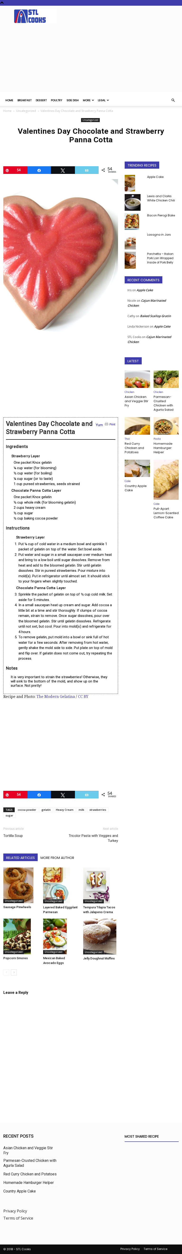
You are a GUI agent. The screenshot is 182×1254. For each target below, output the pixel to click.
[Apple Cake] (134, 183)
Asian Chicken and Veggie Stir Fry (136, 401)
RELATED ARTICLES (20, 857)
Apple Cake (155, 177)
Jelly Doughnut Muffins (99, 958)
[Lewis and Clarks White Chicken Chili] (134, 202)
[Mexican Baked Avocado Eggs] (60, 936)
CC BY (83, 696)
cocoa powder (27, 809)
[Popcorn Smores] (20, 936)
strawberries (97, 809)
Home (9, 100)
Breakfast (25, 100)
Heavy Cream (64, 809)
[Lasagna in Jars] (134, 241)
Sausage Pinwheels (17, 907)
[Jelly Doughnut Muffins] (100, 936)
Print (112, 424)
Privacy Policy (15, 1211)
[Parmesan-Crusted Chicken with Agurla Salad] (166, 379)
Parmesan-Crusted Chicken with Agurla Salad (163, 403)
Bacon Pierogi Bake (161, 215)
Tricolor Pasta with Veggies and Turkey (93, 838)
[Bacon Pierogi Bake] (134, 221)
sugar (9, 815)
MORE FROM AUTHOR (57, 857)
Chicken (129, 392)
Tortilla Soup (13, 836)
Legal (101, 100)
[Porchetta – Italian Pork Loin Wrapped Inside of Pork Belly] (134, 260)
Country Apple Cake (136, 488)
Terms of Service (18, 1218)
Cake (128, 481)
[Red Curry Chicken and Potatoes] (137, 425)
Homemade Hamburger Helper (163, 447)
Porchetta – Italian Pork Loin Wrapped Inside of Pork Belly (160, 258)
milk (81, 809)
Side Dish (73, 100)
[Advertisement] (91, 59)
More (87, 100)
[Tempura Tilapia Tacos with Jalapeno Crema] (100, 885)
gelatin (46, 809)
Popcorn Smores (15, 958)
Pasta (157, 439)
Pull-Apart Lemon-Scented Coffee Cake (166, 513)
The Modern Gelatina (55, 696)
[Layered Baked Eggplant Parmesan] (60, 885)
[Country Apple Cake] (137, 468)
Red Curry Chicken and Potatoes (134, 447)
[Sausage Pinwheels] (20, 885)
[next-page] (14, 972)
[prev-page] (6, 972)
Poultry (56, 100)
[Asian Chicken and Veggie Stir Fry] (137, 379)
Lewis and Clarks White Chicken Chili (161, 198)
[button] (173, 100)
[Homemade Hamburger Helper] (166, 425)
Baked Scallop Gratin (155, 316)
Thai (127, 439)
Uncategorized (26, 111)
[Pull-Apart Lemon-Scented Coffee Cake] (166, 480)
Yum (99, 425)
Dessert (41, 100)
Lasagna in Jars (159, 235)
